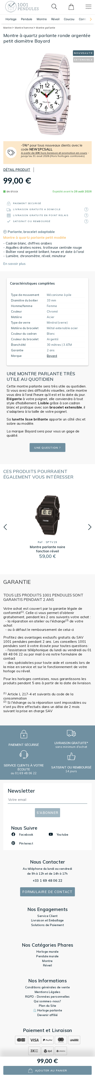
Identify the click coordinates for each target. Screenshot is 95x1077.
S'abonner (47, 813)
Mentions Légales (47, 992)
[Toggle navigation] (88, 7)
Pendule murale (47, 956)
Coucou (69, 19)
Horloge (11, 19)
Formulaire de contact (47, 892)
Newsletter (21, 791)
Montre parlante (45, 27)
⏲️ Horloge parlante (47, 1010)
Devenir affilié (47, 1015)
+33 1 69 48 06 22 (48, 880)
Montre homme (24, 27)
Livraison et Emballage (47, 920)
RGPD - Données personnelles (47, 996)
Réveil (55, 19)
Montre (42, 19)
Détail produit (16, 170)
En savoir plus (14, 264)
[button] (88, 19)
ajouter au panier (51, 1070)
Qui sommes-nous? (47, 1001)
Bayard (52, 356)
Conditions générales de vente (47, 987)
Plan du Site (47, 1005)
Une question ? (47, 447)
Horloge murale (47, 951)
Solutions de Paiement (47, 925)
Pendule (26, 19)
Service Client (47, 916)
